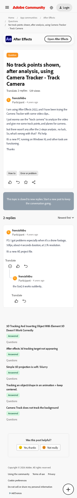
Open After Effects (58, 39)
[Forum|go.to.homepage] (29, 7)
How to (11, 173)
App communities (28, 17)
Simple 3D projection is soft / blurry (27, 366)
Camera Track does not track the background (32, 407)
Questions (13, 21)
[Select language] (51, 7)
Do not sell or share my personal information (30, 486)
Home (11, 17)
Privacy (51, 474)
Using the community (18, 474)
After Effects (49, 17)
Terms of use (39, 474)
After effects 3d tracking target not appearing (32, 348)
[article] (38, 248)
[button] (7, 8)
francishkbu (19, 98)
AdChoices (16, 493)
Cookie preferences (17, 480)
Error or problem (29, 173)
